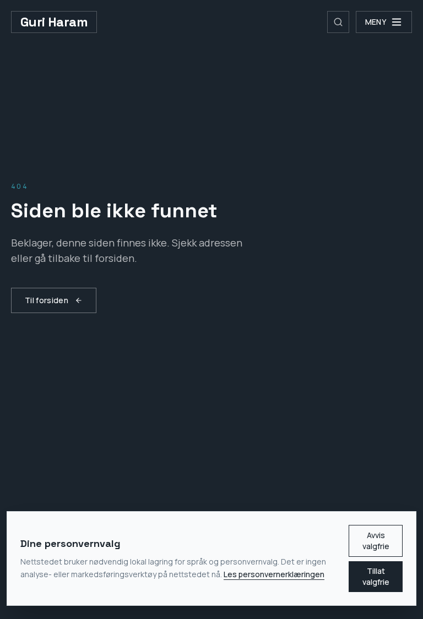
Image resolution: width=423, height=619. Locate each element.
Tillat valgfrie (375, 576)
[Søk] (338, 22)
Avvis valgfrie (375, 540)
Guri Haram (54, 21)
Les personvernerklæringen (274, 574)
